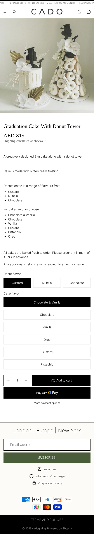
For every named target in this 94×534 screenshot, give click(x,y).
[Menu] (5, 12)
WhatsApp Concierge (50, 476)
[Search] (14, 12)
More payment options (47, 402)
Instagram (50, 469)
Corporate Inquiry (50, 483)
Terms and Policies (47, 520)
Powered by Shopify (59, 528)
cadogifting (39, 528)
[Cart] (89, 12)
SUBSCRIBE (47, 457)
